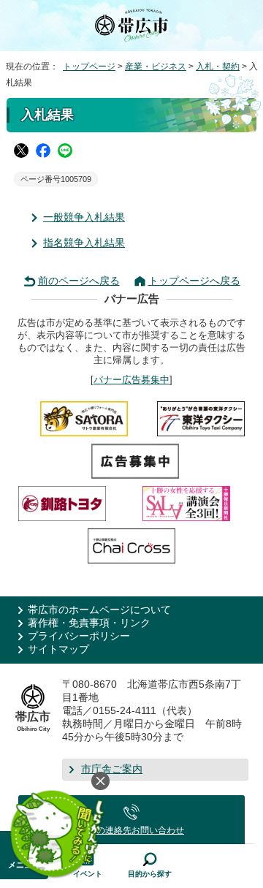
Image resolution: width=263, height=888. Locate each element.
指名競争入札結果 (84, 243)
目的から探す (150, 874)
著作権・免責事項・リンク (89, 623)
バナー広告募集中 (131, 379)
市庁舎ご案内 (111, 769)
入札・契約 (218, 66)
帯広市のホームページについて (99, 609)
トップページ (89, 66)
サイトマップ (58, 649)
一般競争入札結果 (84, 217)
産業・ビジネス (155, 66)
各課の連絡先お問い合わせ (131, 830)
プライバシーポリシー (79, 636)
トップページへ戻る (194, 281)
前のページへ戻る (79, 281)
